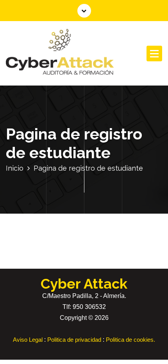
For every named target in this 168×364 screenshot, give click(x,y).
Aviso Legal (28, 340)
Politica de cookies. (130, 340)
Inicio (14, 168)
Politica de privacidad (74, 340)
